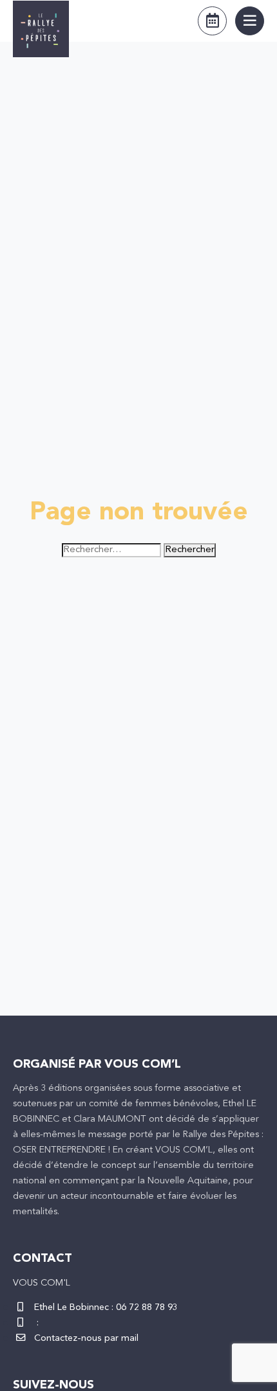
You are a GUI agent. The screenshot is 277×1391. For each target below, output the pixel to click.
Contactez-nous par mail (86, 1338)
